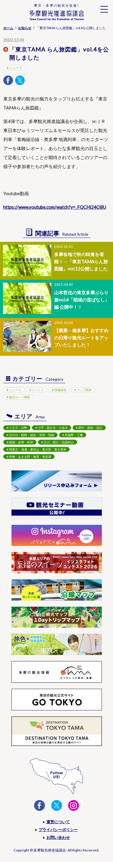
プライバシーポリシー (58, 829)
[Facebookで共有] (8, 80)
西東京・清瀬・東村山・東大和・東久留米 (37, 449)
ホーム (8, 28)
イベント (38, 390)
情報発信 (60, 390)
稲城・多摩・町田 (21, 442)
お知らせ (24, 28)
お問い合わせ (58, 837)
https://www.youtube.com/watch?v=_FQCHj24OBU (54, 207)
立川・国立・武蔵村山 (59, 442)
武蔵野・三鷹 (74, 435)
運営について (58, 821)
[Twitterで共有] (20, 80)
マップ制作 (84, 390)
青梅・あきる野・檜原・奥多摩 (30, 456)
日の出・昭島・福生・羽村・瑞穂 (31, 435)
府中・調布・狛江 (90, 427)
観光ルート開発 (19, 397)
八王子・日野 (18, 427)
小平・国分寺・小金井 (53, 427)
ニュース (15, 67)
